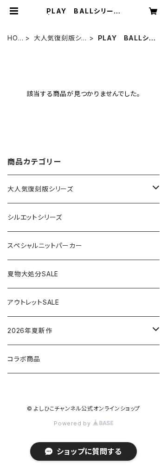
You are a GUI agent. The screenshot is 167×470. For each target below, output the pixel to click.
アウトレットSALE (33, 302)
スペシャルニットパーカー (45, 245)
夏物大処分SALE (32, 274)
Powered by (73, 423)
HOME (12, 38)
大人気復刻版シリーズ (60, 38)
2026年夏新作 (29, 330)
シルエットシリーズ (34, 217)
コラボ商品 (23, 359)
